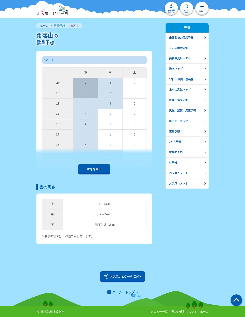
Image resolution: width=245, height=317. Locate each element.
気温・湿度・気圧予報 (182, 110)
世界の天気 (176, 152)
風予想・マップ (178, 120)
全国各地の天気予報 (181, 37)
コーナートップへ (125, 292)
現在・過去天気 (178, 99)
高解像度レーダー (180, 58)
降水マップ (176, 68)
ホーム (44, 25)
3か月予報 (175, 141)
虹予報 (173, 162)
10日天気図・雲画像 (181, 79)
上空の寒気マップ (180, 89)
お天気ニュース (178, 173)
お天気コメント (178, 183)
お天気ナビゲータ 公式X (125, 276)
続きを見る (94, 169)
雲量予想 (59, 25)
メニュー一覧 (159, 311)
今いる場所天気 (178, 47)
